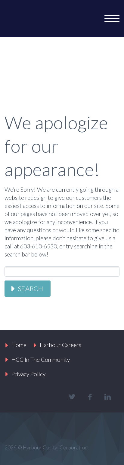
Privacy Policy (28, 373)
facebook (89, 396)
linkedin (107, 396)
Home (18, 344)
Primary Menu (111, 18)
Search (30, 288)
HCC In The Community (40, 359)
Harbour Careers (60, 344)
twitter (71, 396)
